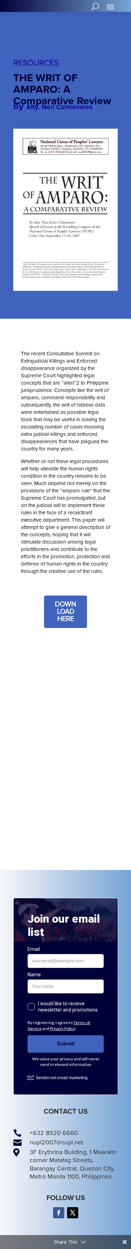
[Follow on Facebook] (58, 1212)
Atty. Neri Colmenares (59, 107)
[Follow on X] (72, 1212)
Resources (36, 63)
